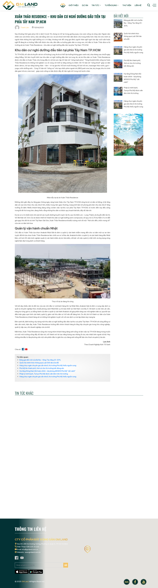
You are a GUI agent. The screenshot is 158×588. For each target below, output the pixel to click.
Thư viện (126, 5)
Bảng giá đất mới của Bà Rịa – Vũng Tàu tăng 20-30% (40, 360)
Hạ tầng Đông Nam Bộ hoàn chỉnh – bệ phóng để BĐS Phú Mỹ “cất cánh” (47, 371)
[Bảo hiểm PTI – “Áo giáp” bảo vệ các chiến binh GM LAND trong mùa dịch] (123, 497)
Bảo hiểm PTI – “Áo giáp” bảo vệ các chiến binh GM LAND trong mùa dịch (121, 516)
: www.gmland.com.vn (32, 552)
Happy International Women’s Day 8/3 (121, 457)
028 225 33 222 (32, 547)
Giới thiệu (74, 5)
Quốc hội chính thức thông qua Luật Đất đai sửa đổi (39, 363)
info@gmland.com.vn (30, 549)
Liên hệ (138, 5)
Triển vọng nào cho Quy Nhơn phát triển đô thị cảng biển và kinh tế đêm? (78, 516)
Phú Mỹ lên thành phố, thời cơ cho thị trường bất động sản (41, 368)
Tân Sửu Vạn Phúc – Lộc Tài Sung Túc (33, 514)
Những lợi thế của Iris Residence (75, 457)
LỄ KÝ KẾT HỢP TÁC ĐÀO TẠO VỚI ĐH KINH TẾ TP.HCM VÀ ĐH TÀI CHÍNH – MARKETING (34, 459)
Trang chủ (62, 5)
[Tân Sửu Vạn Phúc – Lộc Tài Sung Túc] (35, 497)
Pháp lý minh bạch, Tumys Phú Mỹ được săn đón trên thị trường (43, 374)
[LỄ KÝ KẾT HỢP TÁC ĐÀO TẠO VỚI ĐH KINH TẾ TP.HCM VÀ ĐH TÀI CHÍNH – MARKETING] (35, 440)
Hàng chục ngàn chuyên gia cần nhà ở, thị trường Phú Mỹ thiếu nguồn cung (47, 365)
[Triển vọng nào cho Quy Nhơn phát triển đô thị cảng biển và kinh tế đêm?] (79, 497)
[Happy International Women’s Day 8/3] (123, 440)
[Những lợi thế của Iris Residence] (79, 440)
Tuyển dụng (111, 5)
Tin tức (95, 5)
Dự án (85, 5)
